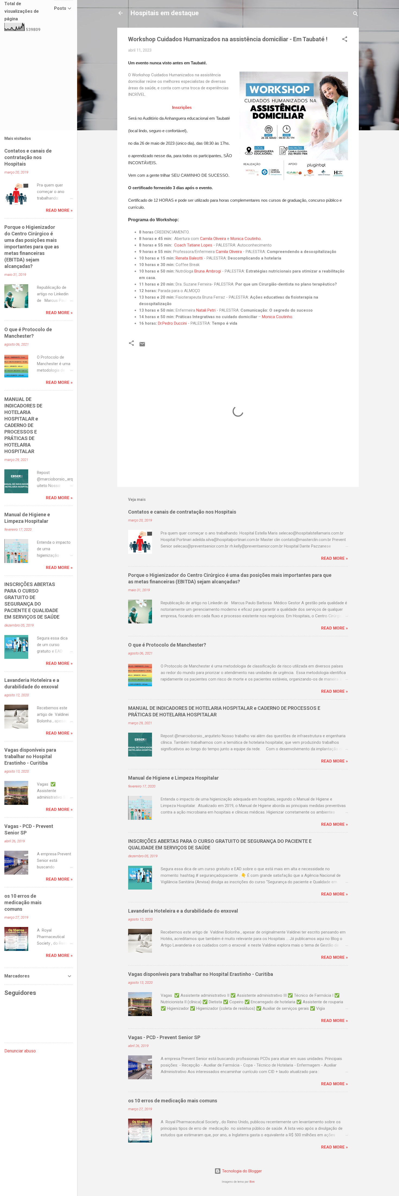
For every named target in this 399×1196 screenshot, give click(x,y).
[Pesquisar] (355, 15)
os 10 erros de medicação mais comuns (172, 1100)
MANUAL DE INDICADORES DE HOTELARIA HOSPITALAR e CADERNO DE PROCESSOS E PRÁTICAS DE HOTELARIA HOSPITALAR (23, 425)
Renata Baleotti (189, 258)
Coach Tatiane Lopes (193, 245)
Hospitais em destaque (164, 13)
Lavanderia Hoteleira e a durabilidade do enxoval (183, 911)
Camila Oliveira (213, 238)
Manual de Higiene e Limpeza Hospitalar (173, 778)
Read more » (334, 558)
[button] (344, 40)
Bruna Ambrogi (207, 271)
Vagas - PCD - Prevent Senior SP (164, 1037)
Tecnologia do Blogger (241, 1171)
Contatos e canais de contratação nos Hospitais (182, 512)
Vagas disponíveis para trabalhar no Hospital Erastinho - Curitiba (200, 974)
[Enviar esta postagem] (142, 346)
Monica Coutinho (245, 238)
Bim (252, 1182)
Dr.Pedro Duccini (172, 323)
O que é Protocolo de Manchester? (167, 645)
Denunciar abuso (20, 1050)
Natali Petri (206, 310)
